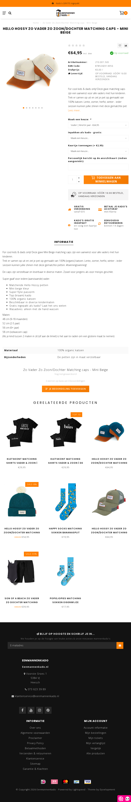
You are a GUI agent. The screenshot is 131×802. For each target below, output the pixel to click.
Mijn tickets (96, 738)
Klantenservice (35, 758)
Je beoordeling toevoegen (67, 388)
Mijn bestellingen (95, 732)
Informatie (63, 242)
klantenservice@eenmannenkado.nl (37, 696)
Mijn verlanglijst (95, 743)
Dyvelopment (107, 789)
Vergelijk (96, 748)
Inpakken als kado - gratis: (85, 132)
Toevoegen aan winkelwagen (108, 179)
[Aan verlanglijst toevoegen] (119, 45)
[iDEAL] (43, 781)
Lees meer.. (74, 110)
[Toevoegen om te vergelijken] (125, 45)
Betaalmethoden (35, 748)
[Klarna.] (54, 781)
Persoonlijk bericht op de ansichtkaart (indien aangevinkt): (97, 160)
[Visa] (87, 781)
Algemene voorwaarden (35, 732)
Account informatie (96, 727)
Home (36, 22)
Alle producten (95, 753)
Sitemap (35, 763)
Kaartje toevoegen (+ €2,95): (86, 145)
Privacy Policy (35, 743)
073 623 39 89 (37, 689)
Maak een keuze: (79, 119)
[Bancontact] (76, 781)
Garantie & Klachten (35, 768)
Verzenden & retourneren (35, 753)
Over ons (35, 727)
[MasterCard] (65, 781)
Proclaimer (35, 738)
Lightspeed (79, 789)
